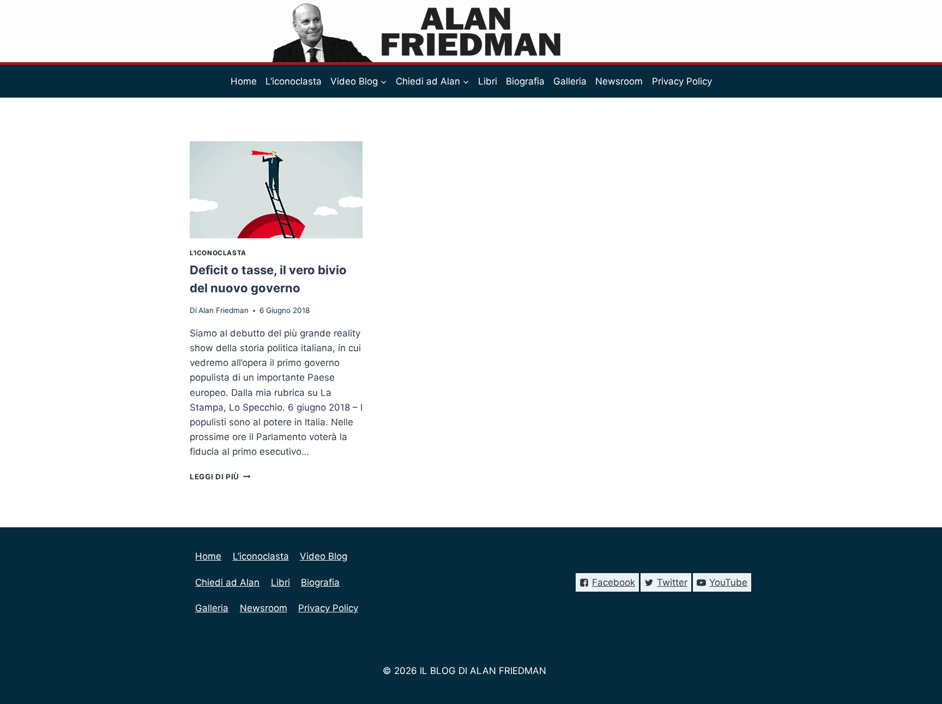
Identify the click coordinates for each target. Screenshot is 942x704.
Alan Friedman (223, 310)
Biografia (525, 81)
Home (244, 81)
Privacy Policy (682, 81)
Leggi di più (220, 476)
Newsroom (619, 81)
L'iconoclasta (218, 253)
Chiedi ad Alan (227, 582)
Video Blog (323, 556)
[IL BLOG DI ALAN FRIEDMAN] (471, 31)
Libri (487, 81)
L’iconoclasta (293, 81)
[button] (383, 81)
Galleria (570, 81)
